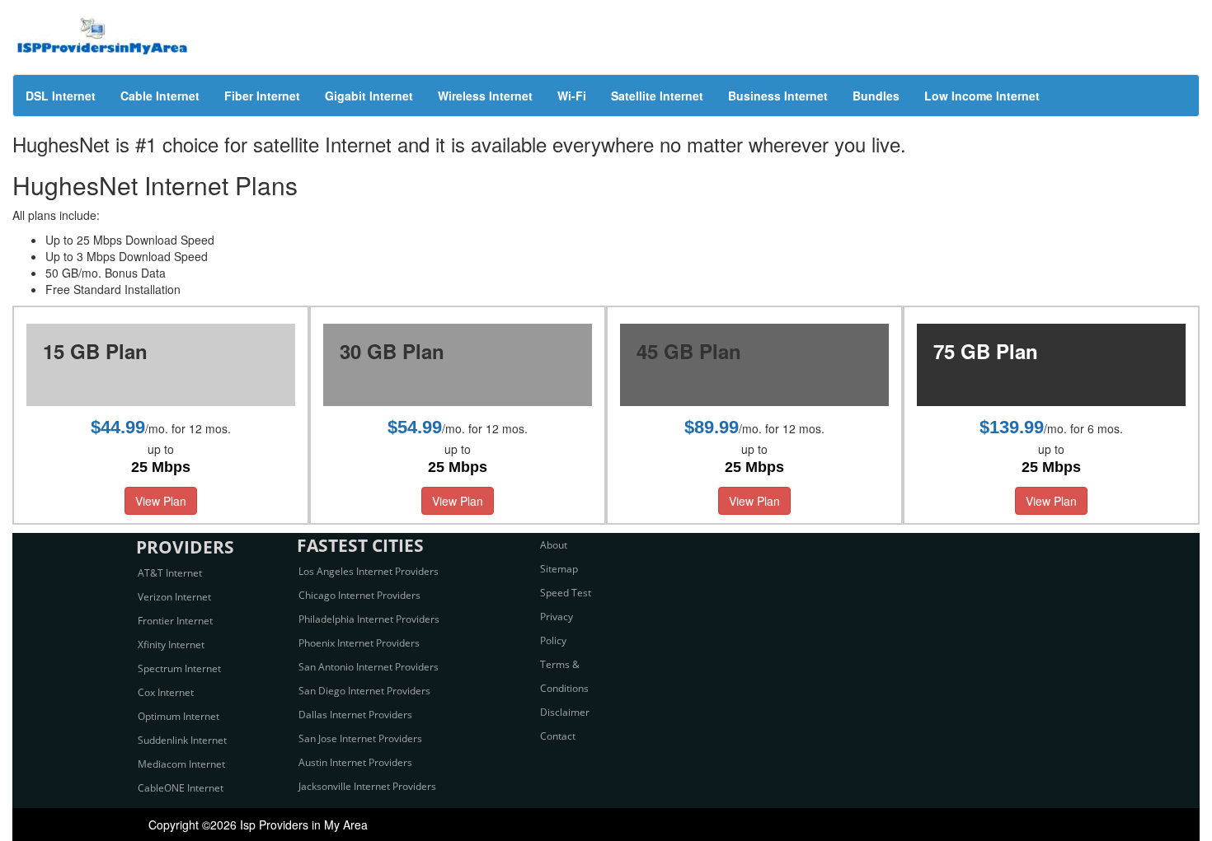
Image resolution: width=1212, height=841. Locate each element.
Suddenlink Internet (182, 740)
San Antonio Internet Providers (368, 667)
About (553, 545)
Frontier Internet (175, 621)
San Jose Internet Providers (360, 738)
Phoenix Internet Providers (359, 643)
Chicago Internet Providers (359, 595)
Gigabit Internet (369, 95)
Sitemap (559, 569)
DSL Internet (61, 95)
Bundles (876, 95)
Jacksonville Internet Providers (367, 786)
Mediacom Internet (181, 764)
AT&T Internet (170, 573)
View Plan (160, 501)
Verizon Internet (174, 597)
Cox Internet (166, 692)
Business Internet (778, 95)
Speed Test (565, 593)
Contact (557, 736)
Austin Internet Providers (355, 762)
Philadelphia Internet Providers (368, 619)
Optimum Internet (178, 716)
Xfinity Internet (171, 645)
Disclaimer (565, 712)
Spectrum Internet (179, 668)
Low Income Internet (982, 95)
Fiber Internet (262, 95)
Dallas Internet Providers (355, 715)
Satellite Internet (657, 95)
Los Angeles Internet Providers (368, 571)
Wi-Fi (571, 95)
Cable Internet (160, 95)
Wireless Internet (485, 95)
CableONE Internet (180, 788)
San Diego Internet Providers (364, 691)
